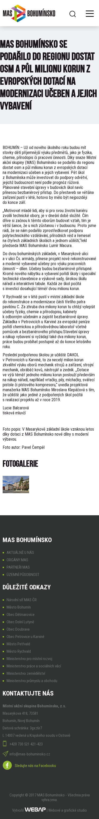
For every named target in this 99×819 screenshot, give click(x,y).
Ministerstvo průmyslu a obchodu (32, 680)
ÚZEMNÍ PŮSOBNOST (23, 574)
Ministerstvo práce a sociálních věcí (34, 666)
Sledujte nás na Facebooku (35, 765)
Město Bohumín (19, 607)
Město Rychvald (19, 651)
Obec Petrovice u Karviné (25, 636)
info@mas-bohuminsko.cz (30, 754)
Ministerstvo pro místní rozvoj (29, 658)
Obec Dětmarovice (21, 614)
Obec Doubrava (18, 629)
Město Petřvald (18, 644)
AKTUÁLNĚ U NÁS (20, 552)
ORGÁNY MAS (17, 560)
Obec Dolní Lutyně (20, 622)
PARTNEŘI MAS (18, 567)
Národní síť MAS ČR (22, 599)
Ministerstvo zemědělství (26, 673)
